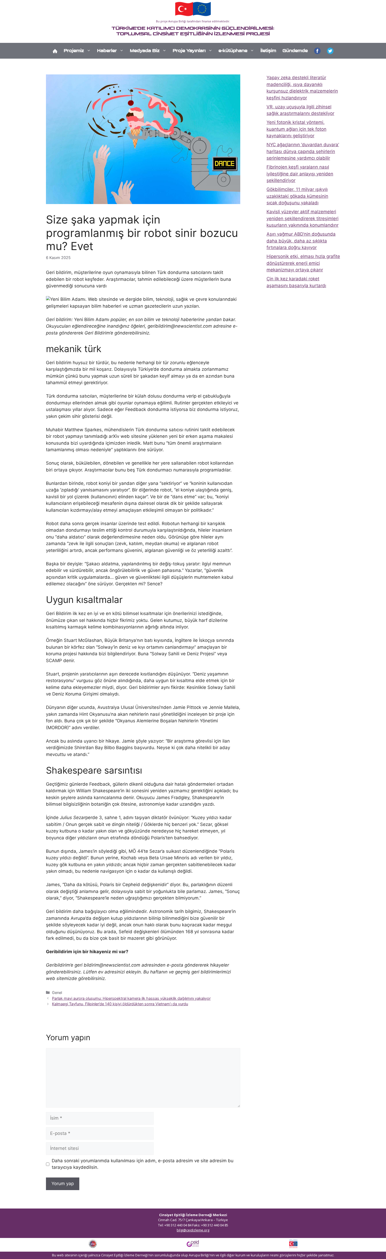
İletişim (268, 50)
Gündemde (295, 50)
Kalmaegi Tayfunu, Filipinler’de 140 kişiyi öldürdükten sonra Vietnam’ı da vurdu (120, 1004)
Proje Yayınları (189, 50)
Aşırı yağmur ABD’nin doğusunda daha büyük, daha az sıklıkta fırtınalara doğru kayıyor (301, 240)
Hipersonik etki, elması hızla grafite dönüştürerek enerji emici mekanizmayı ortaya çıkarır (303, 263)
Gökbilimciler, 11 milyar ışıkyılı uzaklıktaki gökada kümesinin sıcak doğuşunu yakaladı (297, 196)
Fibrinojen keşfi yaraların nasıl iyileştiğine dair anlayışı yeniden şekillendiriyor (300, 173)
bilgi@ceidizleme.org (193, 1230)
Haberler (107, 50)
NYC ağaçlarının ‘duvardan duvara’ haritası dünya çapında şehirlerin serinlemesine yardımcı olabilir (303, 151)
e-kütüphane (232, 50)
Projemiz (74, 50)
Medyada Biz (145, 50)
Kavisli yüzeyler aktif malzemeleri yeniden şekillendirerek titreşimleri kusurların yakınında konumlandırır (302, 218)
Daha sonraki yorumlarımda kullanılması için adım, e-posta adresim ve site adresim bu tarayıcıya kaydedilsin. (142, 1164)
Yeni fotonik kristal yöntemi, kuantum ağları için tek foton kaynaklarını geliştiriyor (296, 129)
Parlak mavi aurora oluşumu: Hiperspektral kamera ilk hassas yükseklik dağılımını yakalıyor (131, 998)
